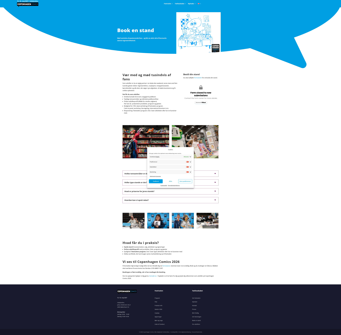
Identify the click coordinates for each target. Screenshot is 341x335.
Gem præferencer (185, 181)
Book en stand (196, 320)
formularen (198, 78)
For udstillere (196, 324)
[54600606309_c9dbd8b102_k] (146, 158)
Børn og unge (159, 320)
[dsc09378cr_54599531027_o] (208, 228)
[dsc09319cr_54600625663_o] (195, 158)
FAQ (156, 302)
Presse (194, 309)
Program (157, 298)
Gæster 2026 (158, 309)
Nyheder (191, 4)
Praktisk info (158, 305)
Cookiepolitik (163, 185)
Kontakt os (153, 276)
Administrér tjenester (155, 176)
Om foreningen (196, 317)
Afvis (170, 181)
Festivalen (167, 4)
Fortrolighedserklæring (174, 185)
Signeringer (158, 317)
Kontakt (194, 305)
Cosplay (157, 313)
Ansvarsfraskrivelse (197, 332)
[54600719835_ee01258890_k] (183, 228)
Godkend (156, 181)
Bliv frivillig (195, 313)
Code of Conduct (160, 324)
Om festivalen (196, 298)
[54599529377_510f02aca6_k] (134, 228)
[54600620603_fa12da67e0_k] (158, 228)
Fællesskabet (179, 4)
